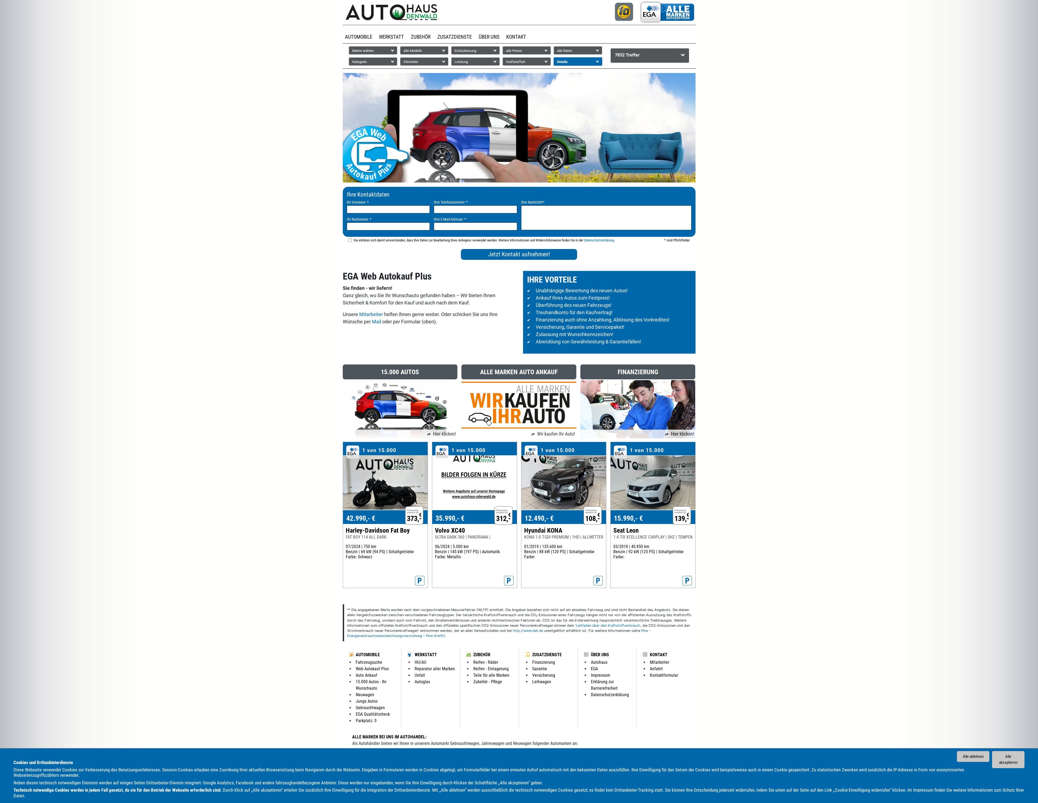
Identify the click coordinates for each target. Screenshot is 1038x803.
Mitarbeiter (371, 314)
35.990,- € (449, 518)
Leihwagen (541, 681)
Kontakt (658, 654)
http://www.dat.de (528, 631)
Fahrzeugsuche (369, 662)
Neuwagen (365, 694)
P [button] (419, 580)
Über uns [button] (489, 37)
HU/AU (420, 662)
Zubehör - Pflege (487, 681)
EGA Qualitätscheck (373, 714)
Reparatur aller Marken (435, 668)
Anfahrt (656, 668)
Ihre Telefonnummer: (451, 202)
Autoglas (422, 681)
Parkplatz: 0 (366, 720)
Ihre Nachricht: (533, 202)
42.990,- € (360, 518)
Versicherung (543, 675)
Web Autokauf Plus (372, 668)
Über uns (600, 654)
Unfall (420, 675)
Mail (376, 321)
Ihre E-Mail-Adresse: (450, 219)
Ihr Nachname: (359, 219)
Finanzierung (543, 662)
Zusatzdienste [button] (454, 37)
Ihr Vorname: (358, 202)
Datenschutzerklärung (599, 240)
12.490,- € (539, 518)
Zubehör (481, 654)
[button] (650, 55)
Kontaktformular (664, 675)
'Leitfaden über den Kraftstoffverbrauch (607, 625)
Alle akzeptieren (1008, 759)
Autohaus (599, 662)
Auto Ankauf (366, 675)
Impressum (923, 790)
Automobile (368, 654)
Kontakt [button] (516, 37)
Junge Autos (367, 701)
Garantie (539, 668)
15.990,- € (628, 518)
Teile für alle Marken (491, 675)
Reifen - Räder (485, 662)
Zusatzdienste (547, 654)
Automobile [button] (358, 37)
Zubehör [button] (421, 37)
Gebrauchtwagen (370, 707)
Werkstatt (426, 654)
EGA (594, 668)
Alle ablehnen (973, 756)
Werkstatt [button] (391, 37)
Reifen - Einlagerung (491, 668)
